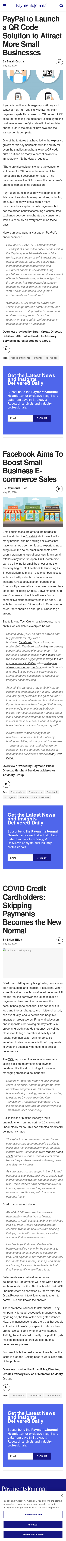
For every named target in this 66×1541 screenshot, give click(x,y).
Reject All (33, 1524)
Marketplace (47, 655)
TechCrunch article (32, 621)
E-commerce (36, 791)
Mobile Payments (20, 357)
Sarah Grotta (15, 61)
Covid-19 (31, 536)
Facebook (25, 642)
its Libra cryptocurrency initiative (34, 661)
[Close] (62, 1495)
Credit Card (35, 1395)
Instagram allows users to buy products (31, 665)
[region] (33, 1516)
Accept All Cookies (33, 1534)
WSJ (11, 1059)
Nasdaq (36, 232)
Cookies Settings (33, 1514)
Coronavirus (18, 791)
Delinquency (53, 1395)
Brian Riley (14, 940)
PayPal (38, 357)
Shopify (24, 797)
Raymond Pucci (17, 488)
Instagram (46, 646)
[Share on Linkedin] (59, 62)
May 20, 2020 (10, 65)
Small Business (40, 797)
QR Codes (52, 357)
